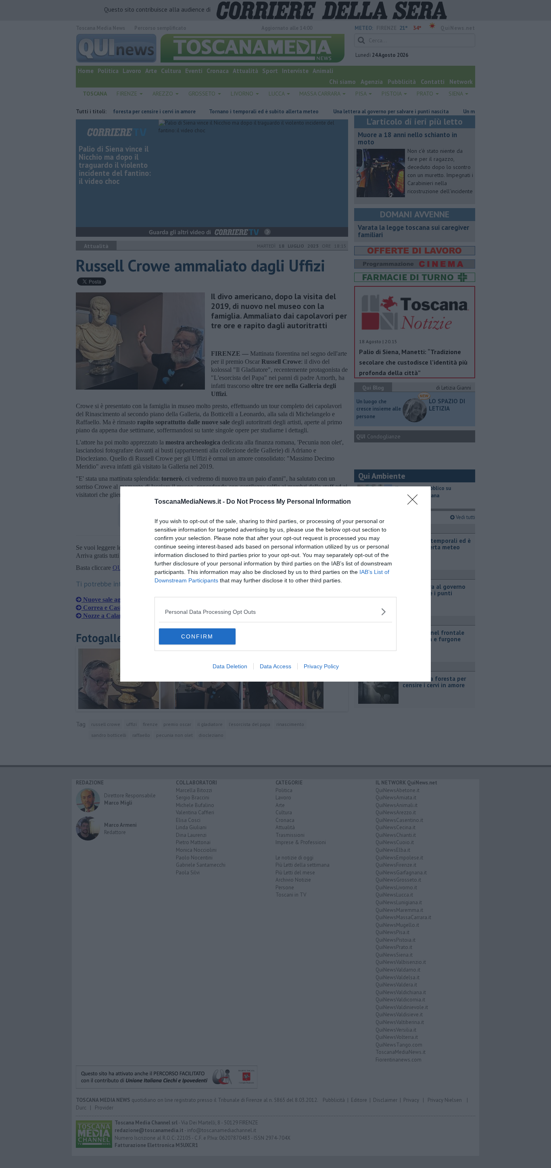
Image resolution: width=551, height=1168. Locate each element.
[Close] (415, 502)
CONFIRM (197, 636)
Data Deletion (230, 666)
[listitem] (275, 611)
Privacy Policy (321, 666)
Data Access (275, 666)
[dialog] (275, 584)
